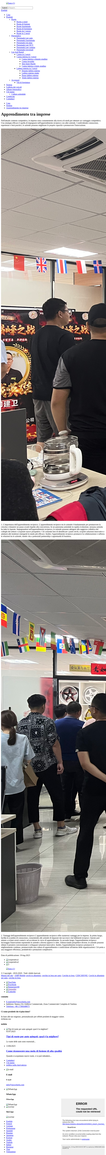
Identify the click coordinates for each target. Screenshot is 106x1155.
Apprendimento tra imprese (17, 108)
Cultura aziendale (18, 94)
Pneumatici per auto (25, 38)
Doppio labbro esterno (31, 71)
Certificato (10, 96)
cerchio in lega (15, 978)
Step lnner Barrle (29, 64)
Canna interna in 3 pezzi (26, 57)
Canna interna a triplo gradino (34, 66)
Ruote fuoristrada (24, 26)
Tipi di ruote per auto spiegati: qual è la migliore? (32, 1036)
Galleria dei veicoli (14, 87)
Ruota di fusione (23, 24)
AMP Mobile (20, 975)
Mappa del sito (7, 975)
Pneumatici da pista (24, 43)
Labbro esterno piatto (30, 73)
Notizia (9, 85)
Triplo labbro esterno (30, 78)
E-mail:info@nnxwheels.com (18, 1002)
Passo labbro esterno (30, 75)
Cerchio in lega (68, 975)
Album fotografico (13, 89)
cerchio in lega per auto (51, 975)
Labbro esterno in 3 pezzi (27, 68)
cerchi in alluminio (33, 975)
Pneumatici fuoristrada (26, 40)
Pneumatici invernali (25, 50)
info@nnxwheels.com (15, 1085)
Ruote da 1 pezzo (24, 31)
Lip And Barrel (17, 52)
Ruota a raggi (22, 22)
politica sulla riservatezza (16, 1065)
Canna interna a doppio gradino (34, 59)
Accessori (15, 80)
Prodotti (9, 17)
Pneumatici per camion (26, 47)
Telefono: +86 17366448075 (18, 1006)
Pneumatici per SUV (25, 45)
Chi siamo (10, 92)
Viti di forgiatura (23, 82)
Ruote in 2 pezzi (23, 33)
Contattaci (10, 99)
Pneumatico (16, 36)
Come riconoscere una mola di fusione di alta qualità (34, 1051)
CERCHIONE (81, 975)
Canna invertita (28, 61)
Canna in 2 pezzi (23, 54)
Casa (8, 15)
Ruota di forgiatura (24, 29)
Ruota (13, 19)
